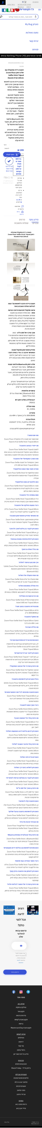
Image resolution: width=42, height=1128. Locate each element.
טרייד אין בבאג (21, 1108)
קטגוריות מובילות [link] (21, 1074)
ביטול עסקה (11, 4)
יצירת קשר (33, 41)
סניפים (35, 49)
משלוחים (21, 1037)
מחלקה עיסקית (21, 1007)
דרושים (29, 7)
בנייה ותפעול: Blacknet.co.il (35, 1122)
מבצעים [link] (21, 1060)
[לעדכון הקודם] (41, 55)
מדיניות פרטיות (21, 1015)
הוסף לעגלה (10, 154)
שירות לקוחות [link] (21, 1034)
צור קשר (21, 1046)
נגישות (21, 1023)
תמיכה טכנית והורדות (24, 4)
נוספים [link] (21, 1101)
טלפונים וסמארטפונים (21, 1078)
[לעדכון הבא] (1, 55)
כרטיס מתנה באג (21, 1104)
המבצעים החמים (21, 1064)
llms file (6, 1122)
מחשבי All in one (21, 1082)
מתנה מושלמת (32, 32)
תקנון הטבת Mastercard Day (21, 1028)
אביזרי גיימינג (21, 1094)
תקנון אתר (21, 1011)
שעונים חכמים (21, 1086)
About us (21, 7)
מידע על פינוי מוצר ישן (21, 1054)
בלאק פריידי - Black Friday (21, 1068)
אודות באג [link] (21, 1004)
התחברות (35, 2)
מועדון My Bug (31, 24)
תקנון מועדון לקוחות (21, 1019)
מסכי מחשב (21, 1090)
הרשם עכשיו (15, 972)
